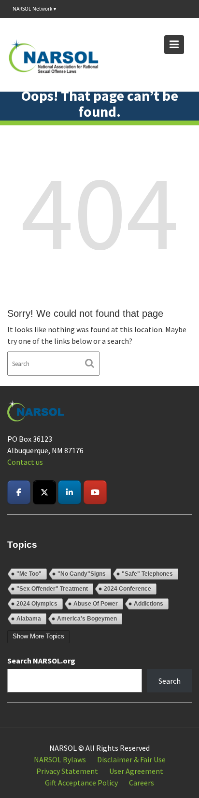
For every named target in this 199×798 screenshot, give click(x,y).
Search (169, 681)
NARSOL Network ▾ (34, 8)
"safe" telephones (147, 573)
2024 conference (127, 588)
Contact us (25, 462)
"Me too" (29, 573)
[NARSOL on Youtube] (95, 492)
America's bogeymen (87, 618)
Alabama (28, 618)
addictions (148, 603)
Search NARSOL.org (41, 660)
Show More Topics (38, 636)
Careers (141, 782)
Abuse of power (95, 603)
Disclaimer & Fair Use (131, 759)
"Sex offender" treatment (52, 588)
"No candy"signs (81, 573)
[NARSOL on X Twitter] (44, 492)
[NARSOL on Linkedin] (69, 492)
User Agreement (136, 771)
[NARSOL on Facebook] (18, 492)
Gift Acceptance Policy (81, 782)
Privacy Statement (67, 771)
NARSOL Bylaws (60, 759)
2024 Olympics (36, 603)
